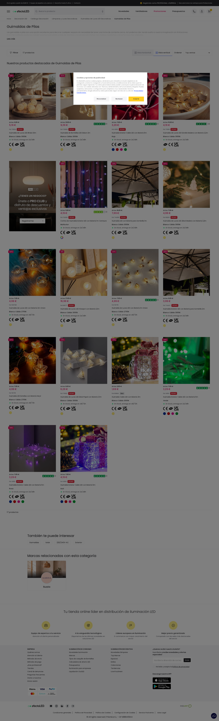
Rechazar (119, 99)
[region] (110, 88)
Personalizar (101, 99)
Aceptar (136, 99)
